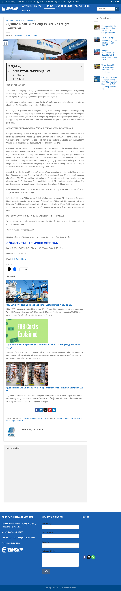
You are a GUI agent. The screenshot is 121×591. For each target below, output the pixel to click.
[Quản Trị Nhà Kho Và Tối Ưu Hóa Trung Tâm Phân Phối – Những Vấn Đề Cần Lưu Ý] (27, 374)
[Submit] (117, 9)
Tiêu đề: (45, 542)
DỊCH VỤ (37, 6)
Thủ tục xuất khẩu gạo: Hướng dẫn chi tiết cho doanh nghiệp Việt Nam (109, 29)
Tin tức (78, 6)
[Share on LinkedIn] (54, 410)
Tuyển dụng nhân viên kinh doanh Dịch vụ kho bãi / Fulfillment (108, 68)
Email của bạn (47, 533)
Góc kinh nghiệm (64, 6)
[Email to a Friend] (45, 410)
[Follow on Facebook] (111, 2)
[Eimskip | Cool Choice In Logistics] (10, 8)
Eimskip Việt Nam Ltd (32, 35)
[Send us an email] (113, 2)
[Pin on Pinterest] (50, 410)
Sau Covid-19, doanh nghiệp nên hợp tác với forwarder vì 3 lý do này (39, 305)
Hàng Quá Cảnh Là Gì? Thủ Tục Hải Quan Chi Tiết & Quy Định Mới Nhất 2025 (109, 55)
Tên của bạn (47, 524)
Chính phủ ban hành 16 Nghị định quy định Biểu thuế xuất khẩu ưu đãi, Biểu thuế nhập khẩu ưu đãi (109, 83)
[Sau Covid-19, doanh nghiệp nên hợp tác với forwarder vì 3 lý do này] (27, 291)
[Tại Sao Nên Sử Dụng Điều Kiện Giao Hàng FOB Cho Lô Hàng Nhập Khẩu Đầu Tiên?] (27, 331)
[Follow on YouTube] (118, 2)
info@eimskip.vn (19, 259)
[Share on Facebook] (37, 410)
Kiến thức (48, 6)
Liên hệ (87, 6)
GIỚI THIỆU (26, 6)
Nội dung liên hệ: (49, 551)
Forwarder (59, 418)
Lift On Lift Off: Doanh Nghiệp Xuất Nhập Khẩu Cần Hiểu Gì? (109, 41)
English (26, 11)
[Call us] (116, 2)
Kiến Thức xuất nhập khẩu (25, 20)
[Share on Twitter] (41, 410)
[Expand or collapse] (81, 66)
